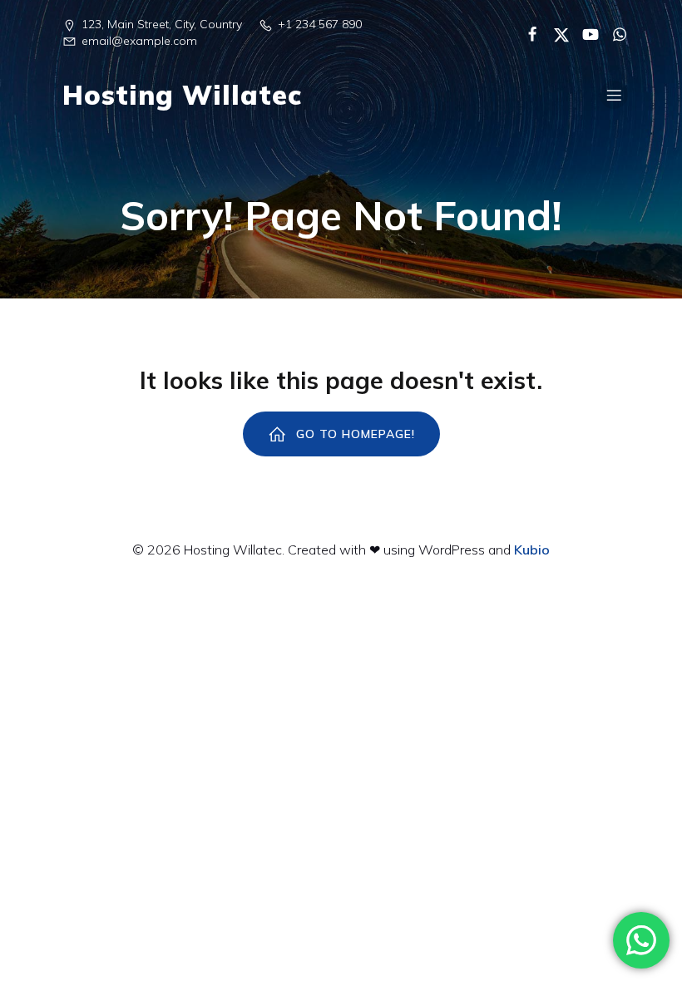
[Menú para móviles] (614, 95)
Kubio (532, 549)
